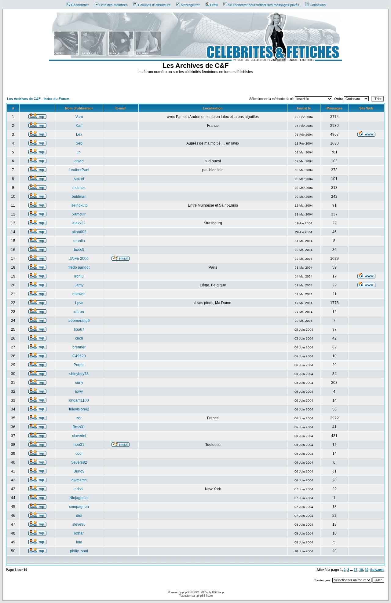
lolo (79, 542)
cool (78, 453)
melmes (79, 188)
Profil (213, 5)
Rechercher (80, 5)
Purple (79, 365)
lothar (79, 533)
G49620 (79, 356)
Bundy (79, 471)
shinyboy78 (79, 374)
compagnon (79, 507)
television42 (79, 409)
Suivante (377, 570)
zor (79, 418)
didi (79, 515)
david (79, 161)
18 (361, 570)
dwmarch (79, 480)
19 (366, 570)
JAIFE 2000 (79, 258)
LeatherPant (79, 170)
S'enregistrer (190, 5)
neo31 (79, 445)
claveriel (79, 436)
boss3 (79, 250)
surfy (79, 383)
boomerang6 (79, 320)
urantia (79, 241)
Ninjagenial (79, 498)
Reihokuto (79, 205)
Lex (79, 134)
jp (79, 152)
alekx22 (79, 223)
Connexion (318, 5)
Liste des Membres (113, 5)
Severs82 (79, 462)
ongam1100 (79, 400)
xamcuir (79, 214)
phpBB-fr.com (204, 595)
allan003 (79, 232)
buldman (79, 196)
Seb (79, 143)
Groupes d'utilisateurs (154, 5)
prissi (79, 489)
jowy (79, 391)
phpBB (186, 592)
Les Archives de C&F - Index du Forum (38, 99)
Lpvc (79, 303)
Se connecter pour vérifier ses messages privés (263, 5)
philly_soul (79, 551)
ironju (79, 276)
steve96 (79, 524)
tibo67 (79, 329)
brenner (79, 347)
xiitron (79, 312)
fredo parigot (79, 267)
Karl (79, 125)
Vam (79, 117)
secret (79, 179)
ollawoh (79, 294)
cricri (79, 338)
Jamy (79, 285)
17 (355, 570)
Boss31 (79, 427)
